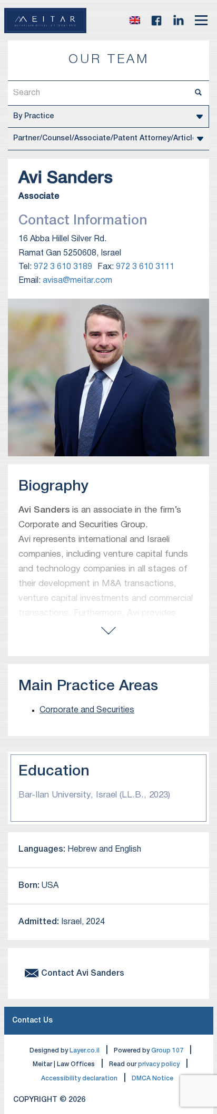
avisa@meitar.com (77, 280)
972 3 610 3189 (63, 267)
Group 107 (167, 1051)
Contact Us (32, 1020)
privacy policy (159, 1064)
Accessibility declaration (79, 1078)
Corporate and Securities (87, 710)
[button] (135, 20)
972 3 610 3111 (145, 267)
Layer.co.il (85, 1051)
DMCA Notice (152, 1078)
